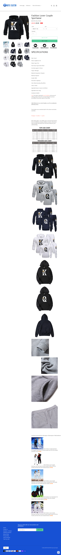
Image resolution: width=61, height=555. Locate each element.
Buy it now (44, 40)
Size (45, 26)
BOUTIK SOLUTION (48, 547)
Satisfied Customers (7, 532)
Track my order (6, 539)
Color (33, 26)
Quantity (33, 31)
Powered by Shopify (54, 547)
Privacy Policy (6, 535)
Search (4, 527)
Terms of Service (6, 537)
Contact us (5, 529)
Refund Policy (6, 534)
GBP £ (5, 547)
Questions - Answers (7, 531)
